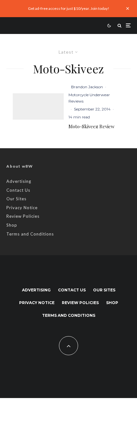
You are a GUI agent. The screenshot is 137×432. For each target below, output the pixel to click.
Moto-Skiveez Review (91, 126)
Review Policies (23, 216)
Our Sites (16, 198)
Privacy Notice (22, 207)
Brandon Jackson (87, 86)
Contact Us (18, 190)
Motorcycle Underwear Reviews (89, 97)
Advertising (18, 181)
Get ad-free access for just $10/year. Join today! (68, 8)
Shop (11, 225)
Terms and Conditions (30, 233)
